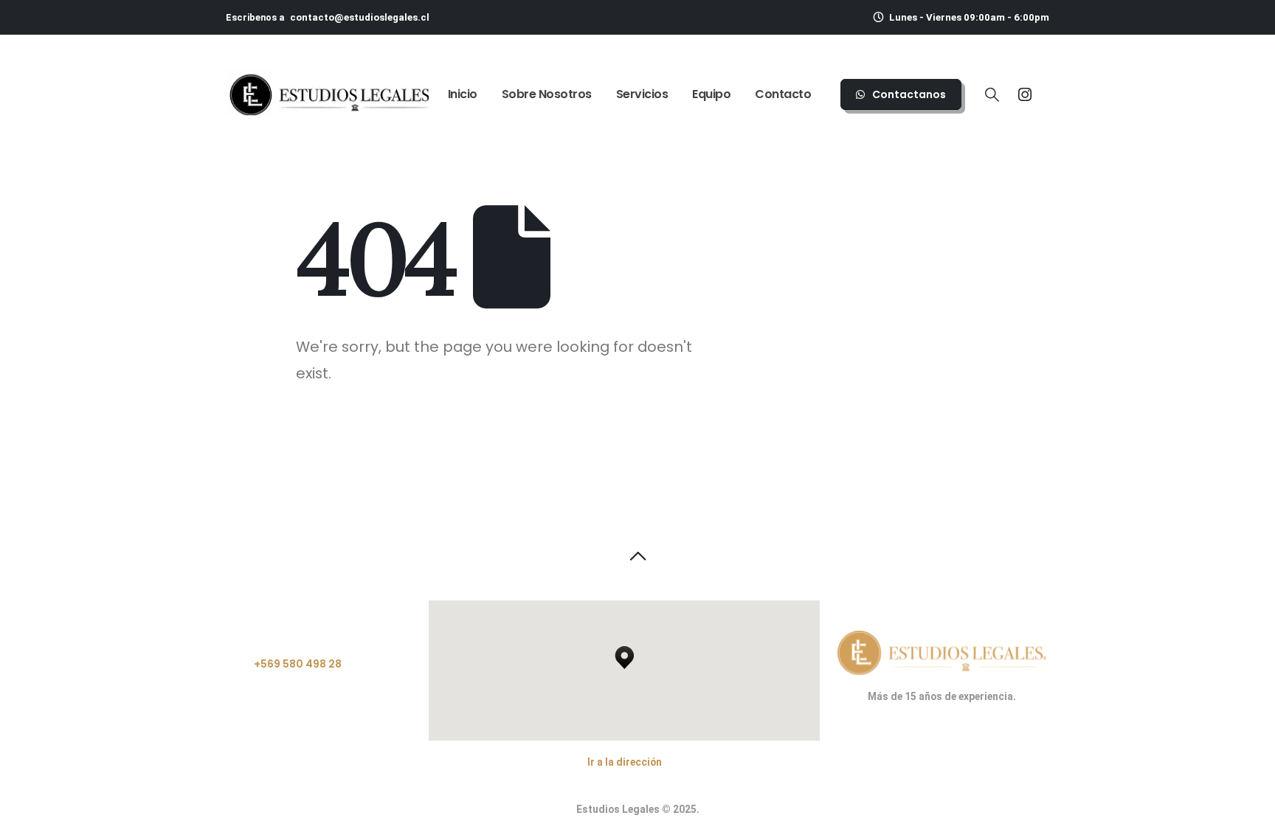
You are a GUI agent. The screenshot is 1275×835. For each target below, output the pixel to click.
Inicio (462, 94)
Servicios (642, 94)
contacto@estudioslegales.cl (359, 17)
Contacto (783, 94)
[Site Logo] (329, 94)
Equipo (711, 94)
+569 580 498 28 (298, 663)
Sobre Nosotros (547, 94)
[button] (992, 96)
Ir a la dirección (624, 762)
